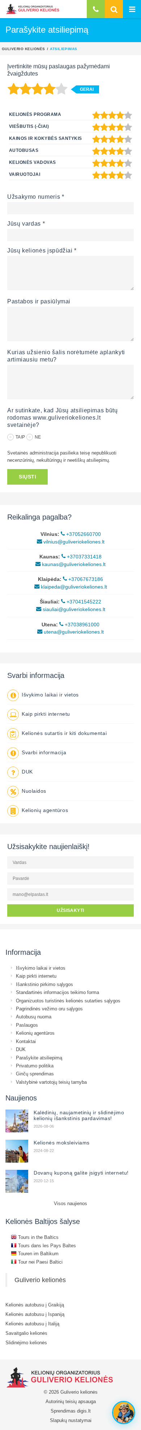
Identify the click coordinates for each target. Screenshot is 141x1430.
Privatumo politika (35, 1066)
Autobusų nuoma (33, 1016)
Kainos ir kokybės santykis (45, 138)
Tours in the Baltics (38, 1237)
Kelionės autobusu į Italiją (32, 1323)
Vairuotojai (24, 174)
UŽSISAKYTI (70, 910)
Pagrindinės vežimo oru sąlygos (49, 1008)
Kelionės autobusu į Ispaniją (34, 1314)
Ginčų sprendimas (35, 1073)
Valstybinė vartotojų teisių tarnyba (51, 1082)
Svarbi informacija (44, 752)
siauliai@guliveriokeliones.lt (73, 609)
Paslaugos (27, 1025)
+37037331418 (83, 557)
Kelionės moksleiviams (62, 1143)
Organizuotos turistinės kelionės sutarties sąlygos (68, 1000)
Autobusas (23, 150)
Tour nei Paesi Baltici (40, 1262)
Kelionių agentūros (45, 810)
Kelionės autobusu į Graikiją (34, 1305)
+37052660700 (83, 534)
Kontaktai (26, 1041)
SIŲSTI (27, 477)
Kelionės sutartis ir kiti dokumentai (64, 733)
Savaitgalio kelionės (26, 1333)
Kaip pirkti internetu (46, 714)
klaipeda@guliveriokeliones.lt (73, 587)
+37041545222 (83, 602)
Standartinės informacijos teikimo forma (57, 992)
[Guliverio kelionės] (32, 9)
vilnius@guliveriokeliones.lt (73, 542)
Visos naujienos (70, 1203)
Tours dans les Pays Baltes (46, 1245)
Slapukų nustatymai (70, 1420)
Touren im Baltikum (38, 1253)
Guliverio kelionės (23, 49)
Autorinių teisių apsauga (71, 1401)
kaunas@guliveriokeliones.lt (73, 564)
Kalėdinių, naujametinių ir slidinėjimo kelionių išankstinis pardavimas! (79, 1115)
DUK (27, 772)
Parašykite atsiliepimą (39, 1058)
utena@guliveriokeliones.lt (73, 632)
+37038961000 (81, 624)
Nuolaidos (34, 791)
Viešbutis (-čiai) (29, 126)
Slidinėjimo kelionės (26, 1342)
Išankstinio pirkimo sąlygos (44, 984)
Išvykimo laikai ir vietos (50, 695)
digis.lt (84, 1411)
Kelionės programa (35, 114)
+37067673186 (85, 579)
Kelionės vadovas (32, 162)
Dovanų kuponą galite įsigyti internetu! (81, 1173)
